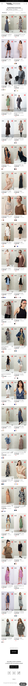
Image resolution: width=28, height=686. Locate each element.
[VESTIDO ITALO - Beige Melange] (3, 642)
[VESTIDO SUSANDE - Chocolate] (16, 169)
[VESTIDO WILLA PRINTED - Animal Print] (7, 495)
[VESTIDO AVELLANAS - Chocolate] (3, 457)
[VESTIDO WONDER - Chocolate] (7, 128)
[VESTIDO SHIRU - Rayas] (3, 537)
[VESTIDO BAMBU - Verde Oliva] (20, 336)
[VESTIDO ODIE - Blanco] (16, 378)
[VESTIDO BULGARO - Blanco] (7, 231)
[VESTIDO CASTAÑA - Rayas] (20, 128)
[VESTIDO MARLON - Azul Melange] (20, 297)
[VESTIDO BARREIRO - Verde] (20, 522)
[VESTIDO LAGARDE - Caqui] (3, 430)
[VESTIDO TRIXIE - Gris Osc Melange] (3, 89)
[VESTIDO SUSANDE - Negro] (20, 154)
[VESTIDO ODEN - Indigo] (4, 297)
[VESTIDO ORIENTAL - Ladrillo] (3, 351)
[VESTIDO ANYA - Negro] (20, 180)
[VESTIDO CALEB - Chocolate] (20, 257)
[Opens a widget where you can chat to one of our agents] (23, 684)
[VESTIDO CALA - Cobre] (20, 205)
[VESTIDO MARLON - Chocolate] (16, 297)
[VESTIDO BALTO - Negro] (3, 404)
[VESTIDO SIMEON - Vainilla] (16, 90)
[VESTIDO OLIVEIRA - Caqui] (16, 430)
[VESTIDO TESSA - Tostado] (7, 257)
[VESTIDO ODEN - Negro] (3, 297)
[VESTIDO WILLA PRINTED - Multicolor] (4, 511)
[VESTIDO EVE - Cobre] (7, 154)
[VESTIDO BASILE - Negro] (20, 231)
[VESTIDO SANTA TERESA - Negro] (7, 469)
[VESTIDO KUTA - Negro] (20, 308)
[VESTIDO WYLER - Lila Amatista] (7, 575)
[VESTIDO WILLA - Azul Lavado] (16, 484)
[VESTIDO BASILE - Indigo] (17, 246)
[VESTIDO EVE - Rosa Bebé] (3, 169)
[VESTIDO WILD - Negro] (20, 627)
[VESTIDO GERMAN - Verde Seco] (7, 549)
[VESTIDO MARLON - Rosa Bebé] (19, 297)
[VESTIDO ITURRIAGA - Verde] (7, 102)
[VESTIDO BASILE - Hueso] (16, 246)
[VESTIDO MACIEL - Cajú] (20, 48)
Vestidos (17, 12)
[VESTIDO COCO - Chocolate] (20, 442)
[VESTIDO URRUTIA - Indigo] (20, 389)
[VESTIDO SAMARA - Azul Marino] (20, 495)
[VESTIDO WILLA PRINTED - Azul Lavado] (3, 511)
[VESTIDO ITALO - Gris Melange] (7, 627)
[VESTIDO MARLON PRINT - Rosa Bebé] (7, 308)
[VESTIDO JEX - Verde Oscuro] (16, 615)
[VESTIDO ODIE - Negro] (17, 378)
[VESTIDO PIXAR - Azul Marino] (7, 23)
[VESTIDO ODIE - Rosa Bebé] (20, 363)
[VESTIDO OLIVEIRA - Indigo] (20, 415)
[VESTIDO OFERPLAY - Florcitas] (20, 23)
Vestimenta (11, 12)
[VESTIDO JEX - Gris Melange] (20, 601)
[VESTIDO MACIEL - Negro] (16, 63)
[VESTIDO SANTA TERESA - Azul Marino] (3, 484)
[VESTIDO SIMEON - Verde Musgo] (17, 90)
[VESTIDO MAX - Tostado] (16, 563)
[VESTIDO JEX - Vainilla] (17, 615)
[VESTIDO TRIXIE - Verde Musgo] (4, 89)
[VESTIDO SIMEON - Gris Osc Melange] (20, 74)
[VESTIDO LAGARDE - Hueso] (7, 415)
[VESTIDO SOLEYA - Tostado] (7, 180)
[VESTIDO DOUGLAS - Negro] (7, 48)
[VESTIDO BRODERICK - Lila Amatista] (20, 575)
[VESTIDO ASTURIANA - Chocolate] (3, 220)
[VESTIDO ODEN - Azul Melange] (7, 282)
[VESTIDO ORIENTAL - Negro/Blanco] (7, 336)
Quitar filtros (23, 12)
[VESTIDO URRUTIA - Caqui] (16, 404)
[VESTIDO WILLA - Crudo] (20, 469)
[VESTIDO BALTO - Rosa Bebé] (4, 404)
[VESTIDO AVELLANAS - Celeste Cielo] (7, 442)
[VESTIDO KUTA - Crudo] (16, 323)
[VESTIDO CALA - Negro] (16, 220)
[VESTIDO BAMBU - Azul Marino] (16, 350)
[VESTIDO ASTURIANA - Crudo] (7, 205)
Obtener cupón (14, 666)
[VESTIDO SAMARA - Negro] (16, 510)
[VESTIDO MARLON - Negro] (20, 282)
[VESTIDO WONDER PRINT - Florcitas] (20, 102)
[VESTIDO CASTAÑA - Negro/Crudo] (16, 142)
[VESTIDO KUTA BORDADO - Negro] (7, 363)
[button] (24, 3)
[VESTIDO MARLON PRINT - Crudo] (3, 324)
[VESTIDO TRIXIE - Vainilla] (7, 74)
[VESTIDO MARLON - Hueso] (17, 297)
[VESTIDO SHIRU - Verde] (7, 522)
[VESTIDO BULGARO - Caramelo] (3, 246)
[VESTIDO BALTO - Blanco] (7, 389)
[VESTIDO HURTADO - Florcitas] (7, 601)
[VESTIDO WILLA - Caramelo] (17, 484)
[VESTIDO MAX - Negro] (20, 549)
